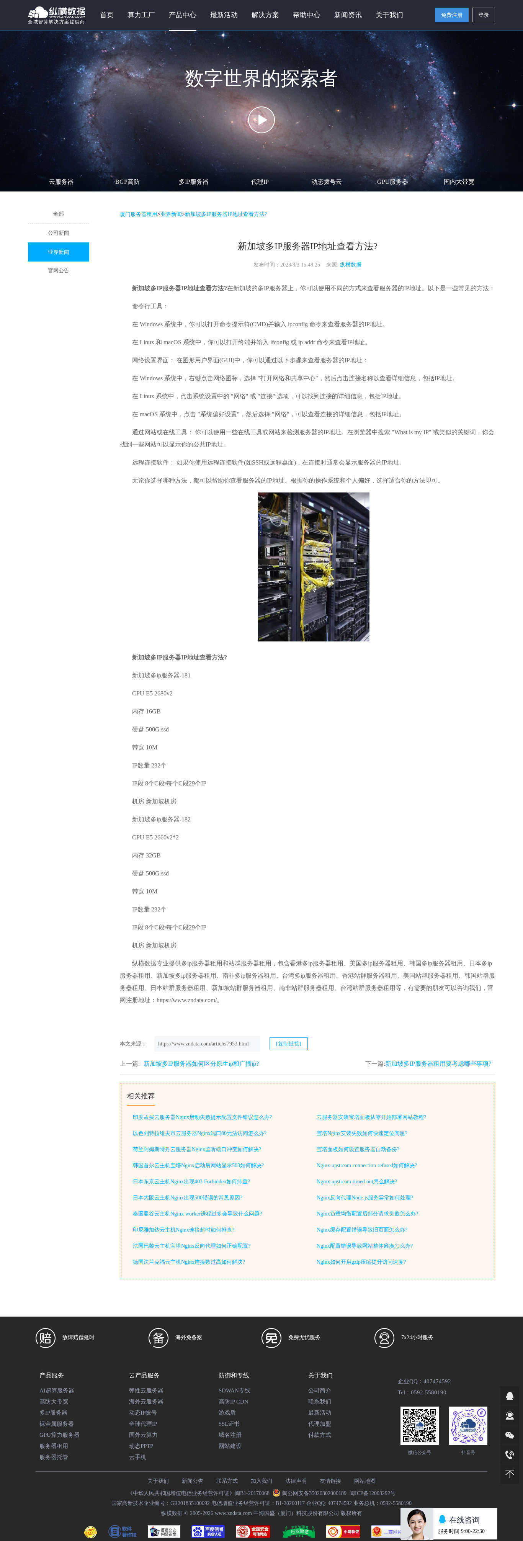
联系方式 (227, 1481)
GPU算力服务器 (59, 1435)
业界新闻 (58, 252)
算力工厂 (141, 15)
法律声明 (296, 1481)
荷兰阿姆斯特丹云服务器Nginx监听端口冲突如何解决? (197, 1149)
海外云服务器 (146, 1402)
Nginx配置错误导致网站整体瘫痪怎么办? (365, 1246)
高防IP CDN (233, 1402)
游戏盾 (227, 1413)
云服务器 (61, 181)
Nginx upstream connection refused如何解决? (367, 1165)
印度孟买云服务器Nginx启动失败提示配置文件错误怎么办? (202, 1117)
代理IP (260, 181)
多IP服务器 (194, 181)
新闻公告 (192, 1481)
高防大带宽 (53, 1402)
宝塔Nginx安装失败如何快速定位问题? (362, 1133)
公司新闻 (58, 233)
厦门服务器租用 (138, 214)
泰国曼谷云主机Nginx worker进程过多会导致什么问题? (197, 1214)
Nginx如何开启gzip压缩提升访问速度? (361, 1262)
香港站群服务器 (363, 975)
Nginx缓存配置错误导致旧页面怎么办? (362, 1230)
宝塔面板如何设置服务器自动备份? (358, 1149)
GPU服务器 (392, 181)
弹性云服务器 (146, 1390)
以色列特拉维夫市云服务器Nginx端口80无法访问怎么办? (199, 1133)
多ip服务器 (195, 963)
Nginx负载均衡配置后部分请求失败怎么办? (367, 1214)
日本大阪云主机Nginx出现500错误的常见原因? (187, 1198)
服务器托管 (53, 1457)
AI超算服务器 (56, 1390)
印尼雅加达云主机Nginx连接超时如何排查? (183, 1230)
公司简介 (319, 1390)
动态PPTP (141, 1446)
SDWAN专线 (234, 1390)
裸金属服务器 (56, 1424)
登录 (483, 15)
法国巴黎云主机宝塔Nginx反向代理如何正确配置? (191, 1246)
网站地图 (365, 1481)
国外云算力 (143, 1435)
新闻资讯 (348, 15)
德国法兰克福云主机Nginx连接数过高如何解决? (189, 1262)
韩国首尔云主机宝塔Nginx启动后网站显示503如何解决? (198, 1165)
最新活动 (224, 15)
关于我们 (158, 1481)
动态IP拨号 (143, 1413)
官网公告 (58, 270)
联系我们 (319, 1402)
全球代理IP (143, 1424)
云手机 (137, 1457)
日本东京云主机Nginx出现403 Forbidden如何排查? (191, 1181)
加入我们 (261, 1481)
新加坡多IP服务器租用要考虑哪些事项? (438, 1063)
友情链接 (330, 1481)
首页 (107, 15)
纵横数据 (350, 265)
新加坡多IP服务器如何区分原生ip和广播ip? (201, 1063)
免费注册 (452, 15)
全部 (58, 214)
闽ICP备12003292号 (373, 1493)
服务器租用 (53, 1446)
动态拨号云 (326, 181)
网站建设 (230, 1446)
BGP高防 (127, 181)
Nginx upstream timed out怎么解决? (357, 1181)
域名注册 (230, 1435)
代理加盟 (319, 1424)
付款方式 (319, 1435)
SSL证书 (229, 1424)
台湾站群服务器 (361, 988)
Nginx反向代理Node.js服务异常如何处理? (365, 1198)
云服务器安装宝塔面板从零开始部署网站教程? (371, 1117)
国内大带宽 (459, 181)
